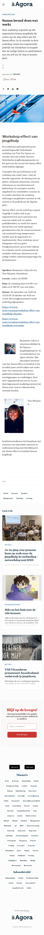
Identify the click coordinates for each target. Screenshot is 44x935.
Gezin (7, 806)
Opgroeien (32, 831)
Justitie (20, 816)
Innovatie (10, 811)
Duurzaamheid (9, 796)
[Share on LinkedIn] (13, 89)
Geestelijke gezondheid (31, 801)
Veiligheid (21, 855)
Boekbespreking (12, 604)
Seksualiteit (9, 851)
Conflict (24, 786)
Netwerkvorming (33, 826)
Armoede (15, 781)
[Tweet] (8, 89)
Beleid (36, 781)
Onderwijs (10, 831)
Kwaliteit (24, 821)
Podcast (33, 841)
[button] (3, 4)
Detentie (34, 786)
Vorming (31, 855)
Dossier (19, 883)
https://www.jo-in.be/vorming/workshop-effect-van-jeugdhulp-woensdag (21, 322)
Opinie (29, 888)
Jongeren (10, 816)
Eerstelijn (21, 796)
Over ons (29, 767)
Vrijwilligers (12, 860)
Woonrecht (28, 865)
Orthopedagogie (22, 836)
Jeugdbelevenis (17, 888)
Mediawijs (7, 826)
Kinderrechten (31, 816)
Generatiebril (30, 883)
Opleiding (9, 836)
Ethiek (6, 801)
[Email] (17, 89)
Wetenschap (16, 865)
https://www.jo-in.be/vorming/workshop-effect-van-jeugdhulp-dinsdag (21, 310)
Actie (7, 781)
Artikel (8, 545)
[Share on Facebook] (3, 89)
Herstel (27, 806)
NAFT (22, 826)
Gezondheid (16, 806)
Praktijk (11, 846)
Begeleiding (26, 781)
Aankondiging (8, 14)
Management (35, 821)
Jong (35, 811)
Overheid (34, 836)
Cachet (10, 883)
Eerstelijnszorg (33, 796)
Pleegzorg (23, 841)
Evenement (15, 801)
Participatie (11, 841)
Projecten (31, 846)
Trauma (12, 855)
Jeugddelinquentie (23, 811)
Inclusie (35, 806)
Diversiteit (32, 791)
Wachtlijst (23, 860)
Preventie (21, 846)
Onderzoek (21, 831)
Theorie (35, 851)
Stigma (26, 851)
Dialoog (10, 791)
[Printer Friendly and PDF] (22, 80)
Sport (19, 851)
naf (15, 826)
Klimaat (6, 821)
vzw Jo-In (14, 767)
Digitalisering (20, 791)
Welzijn (32, 860)
